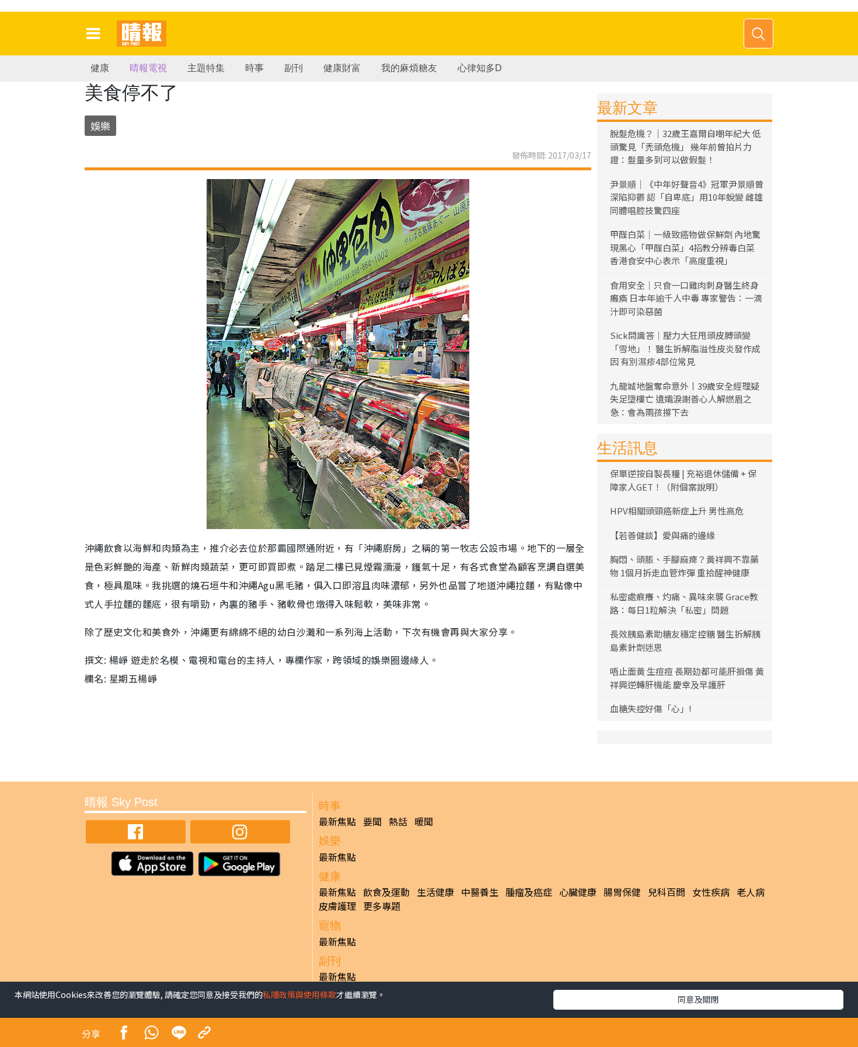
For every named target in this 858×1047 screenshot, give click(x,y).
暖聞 (423, 821)
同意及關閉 (698, 999)
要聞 (372, 821)
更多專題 (381, 906)
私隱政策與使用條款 (299, 994)
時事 (254, 68)
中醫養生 (479, 892)
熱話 (398, 821)
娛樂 (100, 125)
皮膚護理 (337, 906)
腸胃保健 (622, 892)
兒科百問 (666, 892)
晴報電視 (148, 68)
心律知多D (480, 68)
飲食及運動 (386, 892)
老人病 (751, 892)
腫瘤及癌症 (528, 892)
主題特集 (206, 68)
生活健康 (435, 892)
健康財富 (342, 68)
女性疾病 (711, 892)
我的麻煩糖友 (409, 68)
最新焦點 (337, 821)
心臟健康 (578, 892)
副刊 (293, 68)
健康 (99, 68)
